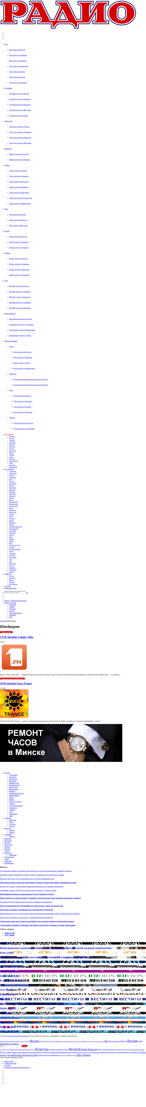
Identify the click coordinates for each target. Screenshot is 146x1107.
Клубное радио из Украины (20, 99)
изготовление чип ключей (17, 1036)
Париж (11, 539)
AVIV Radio (9, 935)
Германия (12, 442)
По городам (9, 469)
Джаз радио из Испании (23, 412)
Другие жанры (11, 341)
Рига (10, 543)
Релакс (7, 253)
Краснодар (12, 512)
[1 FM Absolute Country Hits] (14, 671)
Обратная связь (10, 588)
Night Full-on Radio (9, 1031)
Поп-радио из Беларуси (18, 220)
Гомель (11, 498)
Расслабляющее (83, 1041)
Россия (11, 438)
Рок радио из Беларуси (18, 61)
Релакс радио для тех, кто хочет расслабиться (89, 1052)
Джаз (11, 390)
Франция (12, 465)
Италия (11, 449)
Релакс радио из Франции (19, 275)
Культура (12, 578)
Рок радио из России (17, 50)
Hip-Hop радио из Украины (19, 292)
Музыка (11, 582)
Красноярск (13, 789)
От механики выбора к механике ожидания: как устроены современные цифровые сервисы (36, 871)
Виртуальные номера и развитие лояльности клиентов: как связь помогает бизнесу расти (44, 1004)
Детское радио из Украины (24, 429)
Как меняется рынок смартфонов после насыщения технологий (26, 910)
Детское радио (4, 1049)
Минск (11, 520)
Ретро (7, 231)
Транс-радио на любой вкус (12, 679)
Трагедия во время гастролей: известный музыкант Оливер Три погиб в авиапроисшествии (38, 883)
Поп (6, 209)
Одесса (11, 535)
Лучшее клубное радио (58, 1049)
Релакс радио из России (18, 259)
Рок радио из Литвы (17, 72)
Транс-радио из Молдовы (19, 193)
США (11, 463)
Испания (12, 447)
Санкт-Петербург (15, 549)
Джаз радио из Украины (23, 401)
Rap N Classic (6, 1022)
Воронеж (12, 496)
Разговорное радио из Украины (21, 325)
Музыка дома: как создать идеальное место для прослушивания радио (27, 879)
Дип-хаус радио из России (19, 127)
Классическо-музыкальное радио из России (30, 379)
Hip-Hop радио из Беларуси (19, 297)
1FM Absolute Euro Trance (16, 683)
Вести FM (5, 999)
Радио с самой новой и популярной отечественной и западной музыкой (28, 1052)
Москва (11, 525)
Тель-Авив (12, 557)
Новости (8, 574)
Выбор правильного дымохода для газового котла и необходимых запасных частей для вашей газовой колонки (55, 948)
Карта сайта (9, 1061)
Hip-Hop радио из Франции (20, 308)
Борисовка (12, 488)
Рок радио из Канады (17, 77)
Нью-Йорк (12, 531)
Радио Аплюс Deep (9, 971)
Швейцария (13, 467)
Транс (7, 165)
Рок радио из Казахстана (18, 66)
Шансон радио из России (19, 154)
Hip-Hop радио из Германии (20, 302)
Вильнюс (12, 490)
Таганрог (12, 555)
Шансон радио (72, 1055)
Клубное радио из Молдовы (20, 110)
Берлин (11, 486)
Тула (10, 559)
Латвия (11, 455)
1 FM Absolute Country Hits (16, 637)
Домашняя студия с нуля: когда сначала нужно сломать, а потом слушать (28, 890)
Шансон (8, 148)
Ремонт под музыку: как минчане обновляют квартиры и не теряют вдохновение (31, 886)
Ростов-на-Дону (14, 545)
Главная (3, 621)
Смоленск (12, 553)
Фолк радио (6, 632)
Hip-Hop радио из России (19, 286)
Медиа (11, 580)
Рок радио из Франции (18, 83)
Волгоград (12, 494)
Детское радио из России (23, 423)
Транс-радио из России (18, 171)
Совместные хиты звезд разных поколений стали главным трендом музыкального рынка (37, 921)
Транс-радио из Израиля (18, 187)
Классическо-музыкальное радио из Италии (31, 385)
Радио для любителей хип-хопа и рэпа (111, 1049)
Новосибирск (13, 529)
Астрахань (12, 477)
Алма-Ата (12, 471)
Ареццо (11, 475)
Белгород (12, 481)
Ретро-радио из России (18, 237)
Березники (12, 483)
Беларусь (12, 436)
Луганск (12, 518)
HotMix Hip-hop (8, 1008)
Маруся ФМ (10, 933)
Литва (11, 457)
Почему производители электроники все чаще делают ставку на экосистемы (31, 906)
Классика (12, 374)
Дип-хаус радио (24, 1049)
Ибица (11, 500)
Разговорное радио (63, 1052)
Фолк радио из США (22, 363)
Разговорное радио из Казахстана (22, 330)
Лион (11, 516)
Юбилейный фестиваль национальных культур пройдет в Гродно (27, 894)
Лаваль (11, 514)
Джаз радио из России (22, 396)
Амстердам (13, 473)
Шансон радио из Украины (19, 160)
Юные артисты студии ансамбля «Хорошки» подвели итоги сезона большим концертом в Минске (40, 898)
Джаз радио (14, 1049)
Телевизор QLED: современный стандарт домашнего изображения (26, 902)
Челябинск (12, 570)
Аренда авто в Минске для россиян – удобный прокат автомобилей (26, 917)
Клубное (11, 1041)
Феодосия (12, 564)
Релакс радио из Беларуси (19, 270)
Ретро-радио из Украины (18, 242)
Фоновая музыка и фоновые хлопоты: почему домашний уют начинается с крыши (32, 875)
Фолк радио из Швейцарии (24, 368)
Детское (12, 418)
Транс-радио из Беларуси (19, 182)
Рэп (6, 280)
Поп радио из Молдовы (18, 226)
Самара (11, 547)
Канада (11, 453)
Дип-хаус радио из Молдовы (20, 143)
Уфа (10, 562)
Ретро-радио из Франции (19, 248)
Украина (12, 440)
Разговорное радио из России (20, 319)
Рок (6, 44)
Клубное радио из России (19, 94)
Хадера (11, 566)
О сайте (8, 586)
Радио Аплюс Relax (9, 976)
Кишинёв (12, 510)
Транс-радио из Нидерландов (20, 198)
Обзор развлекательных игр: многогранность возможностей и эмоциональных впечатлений (46, 957)
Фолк (11, 347)
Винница (12, 492)
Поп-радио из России (17, 215)
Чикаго (11, 572)
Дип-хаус (9, 121)
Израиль (12, 444)
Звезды (11, 576)
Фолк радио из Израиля (23, 357)
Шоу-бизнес (13, 584)
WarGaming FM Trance (11, 966)
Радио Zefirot (6, 952)
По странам (9, 434)
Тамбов (12, 810)
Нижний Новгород (15, 527)
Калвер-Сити (13, 506)
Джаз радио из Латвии (22, 407)
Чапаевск (12, 568)
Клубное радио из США (18, 116)
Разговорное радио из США (20, 335)
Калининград (13, 504)
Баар (10, 479)
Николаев (12, 533)
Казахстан (12, 451)
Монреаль (12, 523)
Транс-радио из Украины (19, 176)
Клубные (8, 88)
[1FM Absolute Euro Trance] (14, 717)
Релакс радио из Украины (19, 264)
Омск (11, 537)
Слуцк (11, 551)
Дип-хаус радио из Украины (20, 132)
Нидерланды (13, 461)
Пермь (11, 541)
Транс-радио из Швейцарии (20, 203)
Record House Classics (10, 962)
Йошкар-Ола (13, 502)
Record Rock (6, 943)
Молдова (12, 459)
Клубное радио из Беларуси (20, 105)
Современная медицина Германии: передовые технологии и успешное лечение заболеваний (37, 925)
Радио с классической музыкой (135, 1049)
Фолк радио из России (22, 352)
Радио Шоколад (8, 994)
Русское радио (7, 1027)
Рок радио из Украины (18, 55)
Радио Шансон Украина (12, 980)
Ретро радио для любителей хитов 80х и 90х (124, 1052)
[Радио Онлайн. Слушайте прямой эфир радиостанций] (68, 29)
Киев (11, 508)
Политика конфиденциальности (17, 1067)
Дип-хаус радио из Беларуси (20, 138)
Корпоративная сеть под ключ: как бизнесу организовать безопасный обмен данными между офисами (40, 914)
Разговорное (10, 313)
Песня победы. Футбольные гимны (17, 985)
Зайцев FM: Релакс (9, 1017)
